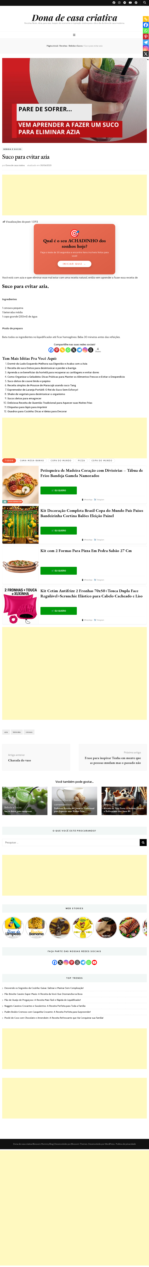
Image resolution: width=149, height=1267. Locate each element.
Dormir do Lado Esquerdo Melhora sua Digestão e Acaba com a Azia (47, 363)
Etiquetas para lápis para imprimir (27, 407)
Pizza (81, 460)
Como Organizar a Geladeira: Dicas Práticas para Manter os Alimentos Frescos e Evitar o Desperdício (66, 376)
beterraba (17, 732)
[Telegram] (79, 349)
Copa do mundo (61, 460)
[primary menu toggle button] (74, 35)
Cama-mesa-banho (32, 460)
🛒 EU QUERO (58, 490)
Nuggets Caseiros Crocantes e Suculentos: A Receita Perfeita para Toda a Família (44, 1006)
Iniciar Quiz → (74, 263)
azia (6, 732)
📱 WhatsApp (86, 499)
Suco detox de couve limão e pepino (28, 381)
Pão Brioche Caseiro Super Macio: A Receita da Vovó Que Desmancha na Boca (43, 994)
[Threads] (90, 349)
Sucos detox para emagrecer (24, 398)
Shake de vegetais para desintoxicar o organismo (36, 394)
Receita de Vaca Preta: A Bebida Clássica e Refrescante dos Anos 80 (124, 810)
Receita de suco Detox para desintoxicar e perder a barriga (41, 368)
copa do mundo (102, 460)
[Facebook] (51, 349)
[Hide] (148, 59)
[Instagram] (85, 349)
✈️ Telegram (99, 499)
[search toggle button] (144, 2)
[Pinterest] (56, 349)
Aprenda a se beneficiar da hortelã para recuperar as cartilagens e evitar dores (53, 372)
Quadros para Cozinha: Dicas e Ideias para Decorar (37, 411)
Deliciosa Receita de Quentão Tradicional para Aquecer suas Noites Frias (49, 402)
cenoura (29, 732)
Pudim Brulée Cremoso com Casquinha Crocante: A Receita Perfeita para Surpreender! (47, 1011)
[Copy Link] (62, 349)
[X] (73, 349)
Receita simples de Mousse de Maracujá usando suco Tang (41, 385)
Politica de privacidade (126, 1144)
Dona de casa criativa (74, 17)
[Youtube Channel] (94, 962)
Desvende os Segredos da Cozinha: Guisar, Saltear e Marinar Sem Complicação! (44, 988)
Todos (9, 460)
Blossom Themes (79, 1144)
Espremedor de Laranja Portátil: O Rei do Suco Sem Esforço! (42, 389)
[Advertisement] (74, 195)
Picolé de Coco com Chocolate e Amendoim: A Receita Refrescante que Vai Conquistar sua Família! (53, 1017)
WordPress (110, 1144)
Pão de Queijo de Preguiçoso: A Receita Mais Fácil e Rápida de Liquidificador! (42, 1000)
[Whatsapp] (68, 349)
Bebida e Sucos (12, 149)
